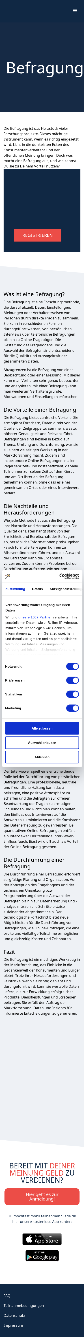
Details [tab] (37, 589)
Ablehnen (42, 757)
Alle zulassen (42, 728)
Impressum (13, 1325)
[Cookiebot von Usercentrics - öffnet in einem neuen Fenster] (60, 576)
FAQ (7, 1295)
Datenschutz (14, 1315)
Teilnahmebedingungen (24, 1305)
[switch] (72, 680)
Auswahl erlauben (42, 742)
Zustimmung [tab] (15, 589)
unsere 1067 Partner (35, 617)
